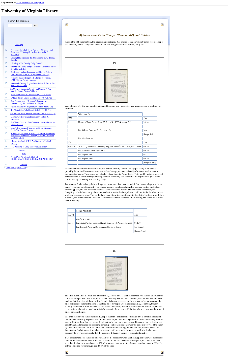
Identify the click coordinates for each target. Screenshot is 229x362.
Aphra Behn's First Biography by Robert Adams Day (32, 107)
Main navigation (36, 2)
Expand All (21, 167)
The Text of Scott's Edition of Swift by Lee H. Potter (31, 110)
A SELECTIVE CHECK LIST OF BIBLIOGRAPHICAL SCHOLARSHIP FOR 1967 (32, 158)
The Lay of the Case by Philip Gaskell (27, 63)
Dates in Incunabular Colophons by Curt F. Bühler (31, 94)
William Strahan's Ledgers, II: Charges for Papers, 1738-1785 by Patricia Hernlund (31, 79)
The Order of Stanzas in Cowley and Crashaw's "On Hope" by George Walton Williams (30, 90)
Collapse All (11, 167)
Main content (22, 2)
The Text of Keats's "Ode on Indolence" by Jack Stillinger (32, 113)
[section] (22, 150)
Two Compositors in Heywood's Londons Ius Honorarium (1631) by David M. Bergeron (29, 102)
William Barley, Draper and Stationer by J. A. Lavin (31, 98)
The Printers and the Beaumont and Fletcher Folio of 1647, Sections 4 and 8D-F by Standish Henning (31, 73)
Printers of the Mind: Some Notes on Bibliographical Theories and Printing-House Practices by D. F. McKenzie (32, 52)
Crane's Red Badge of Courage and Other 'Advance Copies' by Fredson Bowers (31, 129)
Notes (24, 154)
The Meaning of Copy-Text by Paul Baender (29, 147)
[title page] (19, 45)
